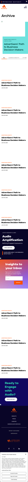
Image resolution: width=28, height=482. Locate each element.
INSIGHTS (14, 416)
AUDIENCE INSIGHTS (14, 57)
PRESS (14, 418)
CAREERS (14, 421)
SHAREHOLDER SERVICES (14, 424)
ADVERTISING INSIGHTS (10, 39)
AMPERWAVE (14, 433)
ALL (4, 57)
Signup (18, 282)
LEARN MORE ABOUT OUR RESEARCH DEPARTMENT (13, 253)
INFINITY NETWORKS (14, 430)
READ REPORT (8, 247)
